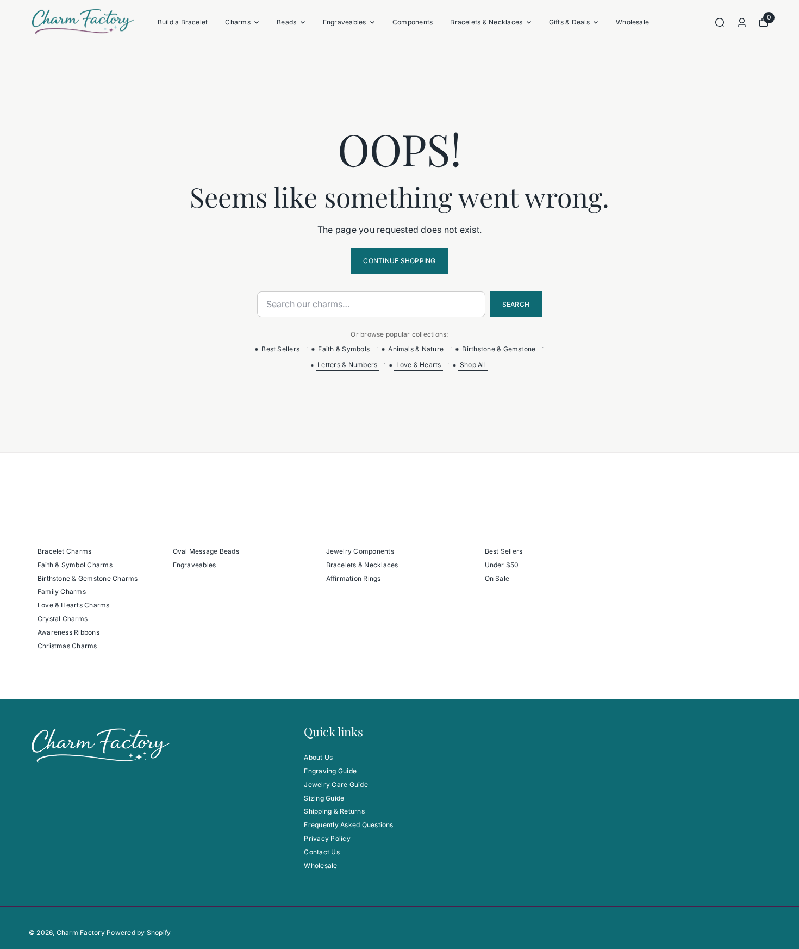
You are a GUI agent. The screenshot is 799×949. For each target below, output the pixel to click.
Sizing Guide (324, 798)
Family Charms (62, 591)
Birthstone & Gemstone (498, 349)
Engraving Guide (330, 771)
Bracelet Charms (65, 551)
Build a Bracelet (183, 22)
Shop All (473, 365)
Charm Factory (81, 932)
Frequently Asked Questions (348, 825)
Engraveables (344, 22)
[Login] (742, 22)
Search (515, 304)
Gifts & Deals (569, 22)
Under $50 (502, 565)
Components (412, 22)
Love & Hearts (418, 365)
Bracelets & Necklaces (486, 22)
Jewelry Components (360, 551)
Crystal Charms (63, 619)
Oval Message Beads (206, 551)
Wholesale (632, 22)
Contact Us (321, 852)
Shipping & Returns (334, 811)
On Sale (497, 578)
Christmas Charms (67, 646)
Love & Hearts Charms (74, 605)
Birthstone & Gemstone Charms (88, 578)
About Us (318, 757)
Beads (286, 22)
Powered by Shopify (139, 932)
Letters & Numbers (347, 365)
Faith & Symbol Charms (75, 565)
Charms (237, 22)
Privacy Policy (327, 838)
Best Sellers (280, 349)
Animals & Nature (416, 349)
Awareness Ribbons (68, 632)
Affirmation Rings (353, 578)
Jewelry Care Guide (335, 784)
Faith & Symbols (344, 349)
